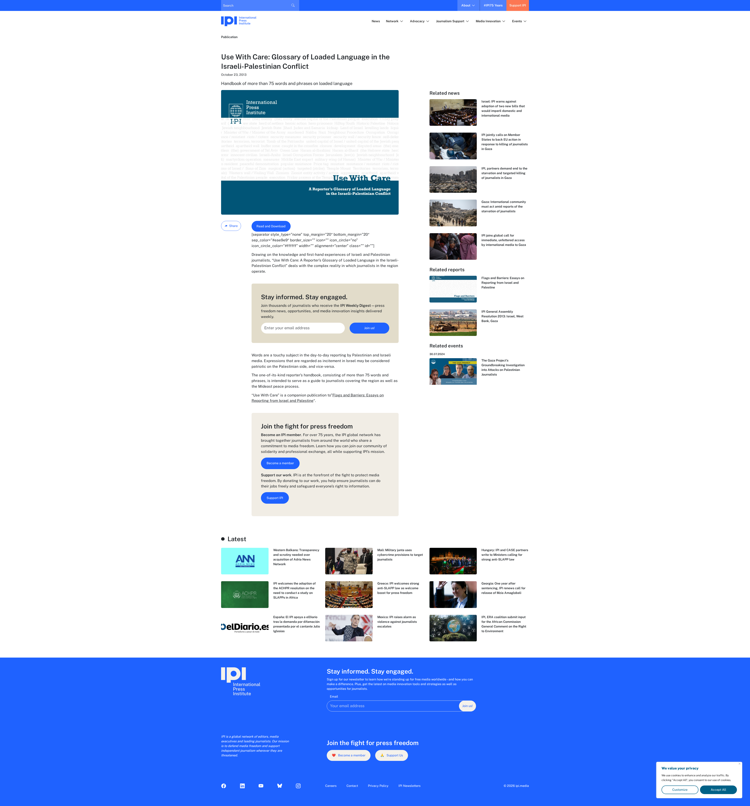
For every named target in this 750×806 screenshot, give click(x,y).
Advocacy (417, 21)
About (465, 5)
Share (233, 226)
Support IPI (517, 5)
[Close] (739, 764)
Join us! (369, 328)
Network (392, 21)
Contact (352, 786)
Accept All (718, 790)
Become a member (280, 463)
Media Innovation (488, 21)
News (376, 21)
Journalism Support (450, 21)
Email (334, 696)
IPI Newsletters (409, 786)
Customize (680, 790)
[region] (699, 780)
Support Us (391, 755)
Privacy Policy (378, 786)
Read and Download (271, 226)
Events (517, 21)
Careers (331, 786)
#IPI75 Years (493, 5)
